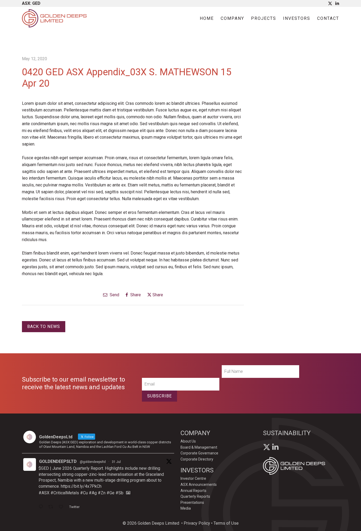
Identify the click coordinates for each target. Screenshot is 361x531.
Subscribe (159, 395)
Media (186, 508)
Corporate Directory (197, 459)
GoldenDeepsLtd (58, 461)
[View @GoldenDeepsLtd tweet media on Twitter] (128, 492)
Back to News (43, 326)
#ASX (44, 492)
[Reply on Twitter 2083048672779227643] (42, 507)
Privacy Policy (197, 523)
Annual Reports (193, 490)
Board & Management (199, 447)
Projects (263, 18)
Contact (328, 18)
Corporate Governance (199, 453)
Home (207, 18)
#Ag (93, 492)
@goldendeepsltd (93, 462)
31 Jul (116, 462)
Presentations (192, 502)
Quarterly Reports (195, 496)
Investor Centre (193, 478)
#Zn (101, 492)
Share (135, 295)
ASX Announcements (199, 484)
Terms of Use (226, 523)
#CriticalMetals (64, 492)
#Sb (119, 492)
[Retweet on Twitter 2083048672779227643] (52, 507)
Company (232, 18)
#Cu (84, 492)
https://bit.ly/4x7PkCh (81, 486)
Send (114, 295)
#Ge (110, 492)
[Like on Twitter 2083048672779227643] (62, 507)
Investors (296, 18)
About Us (188, 441)
